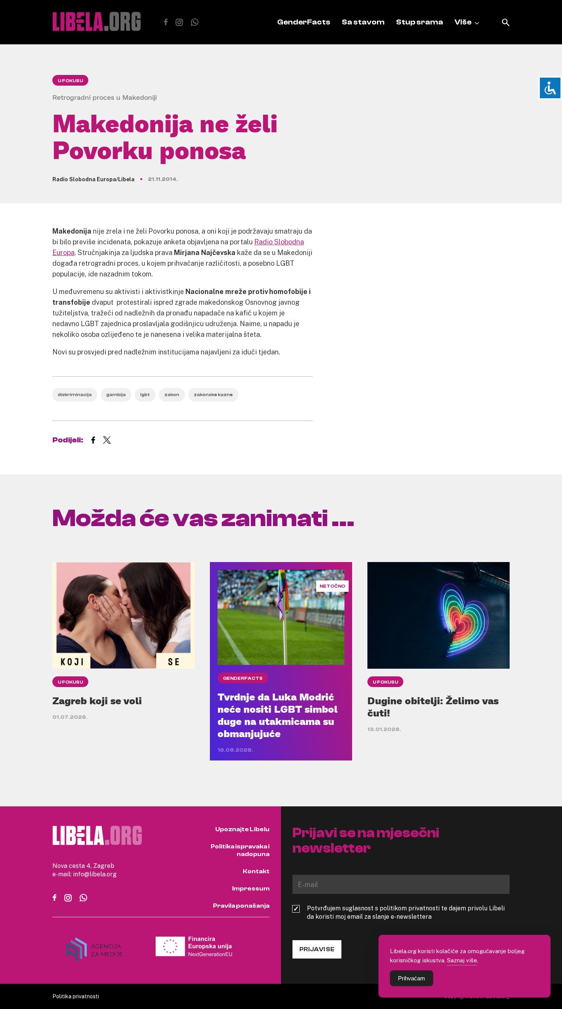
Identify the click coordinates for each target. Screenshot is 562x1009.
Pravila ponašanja (241, 905)
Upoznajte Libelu (242, 829)
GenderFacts (303, 22)
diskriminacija (75, 394)
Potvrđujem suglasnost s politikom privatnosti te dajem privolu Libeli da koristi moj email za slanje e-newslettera (406, 912)
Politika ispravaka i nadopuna (240, 850)
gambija (116, 394)
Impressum (251, 888)
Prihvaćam (411, 978)
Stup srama (419, 22)
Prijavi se (317, 949)
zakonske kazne (213, 394)
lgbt (145, 394)
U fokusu (70, 80)
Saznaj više (462, 960)
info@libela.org (95, 874)
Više (463, 22)
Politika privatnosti (75, 996)
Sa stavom (363, 22)
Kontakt (256, 871)
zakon (171, 394)
